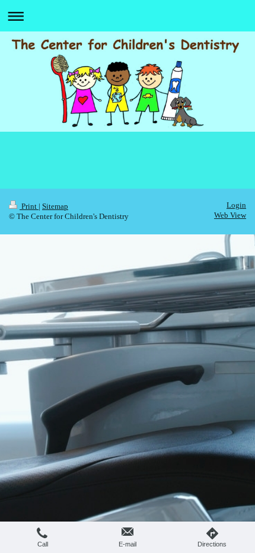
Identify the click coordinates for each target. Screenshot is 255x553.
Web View (230, 215)
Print (29, 206)
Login (236, 205)
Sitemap (55, 206)
